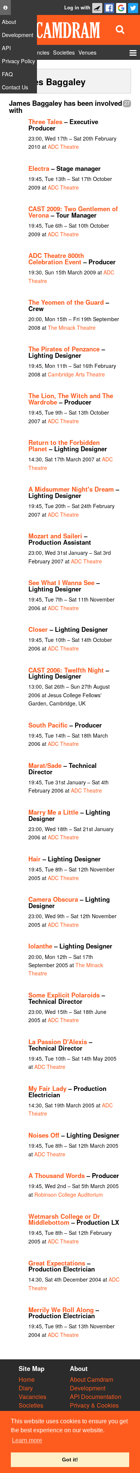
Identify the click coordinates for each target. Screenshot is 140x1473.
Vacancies (32, 1396)
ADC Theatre (63, 146)
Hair (34, 858)
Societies (31, 1405)
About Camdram (91, 1379)
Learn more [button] (27, 1440)
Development (87, 1388)
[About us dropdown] (5, 7)
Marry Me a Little (53, 812)
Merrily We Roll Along (61, 1309)
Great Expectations (56, 1262)
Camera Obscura (53, 899)
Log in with (77, 7)
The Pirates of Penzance (64, 348)
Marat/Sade (45, 765)
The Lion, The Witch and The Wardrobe (70, 398)
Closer (38, 629)
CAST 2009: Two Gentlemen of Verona (73, 211)
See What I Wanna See (61, 582)
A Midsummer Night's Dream (71, 489)
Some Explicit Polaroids (64, 994)
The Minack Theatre (72, 327)
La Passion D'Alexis (57, 1041)
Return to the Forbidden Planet (64, 445)
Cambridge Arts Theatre (76, 374)
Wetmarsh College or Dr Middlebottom (64, 1219)
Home (27, 1379)
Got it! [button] (70, 1460)
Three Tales (45, 121)
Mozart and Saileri (55, 535)
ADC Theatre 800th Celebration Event (56, 258)
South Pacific (48, 724)
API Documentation (95, 1396)
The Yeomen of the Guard (66, 302)
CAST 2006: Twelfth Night (66, 669)
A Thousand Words (56, 1175)
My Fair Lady (47, 1088)
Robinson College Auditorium (68, 1194)
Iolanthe (40, 945)
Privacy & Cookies (94, 1405)
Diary (26, 1388)
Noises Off (43, 1135)
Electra (38, 168)
